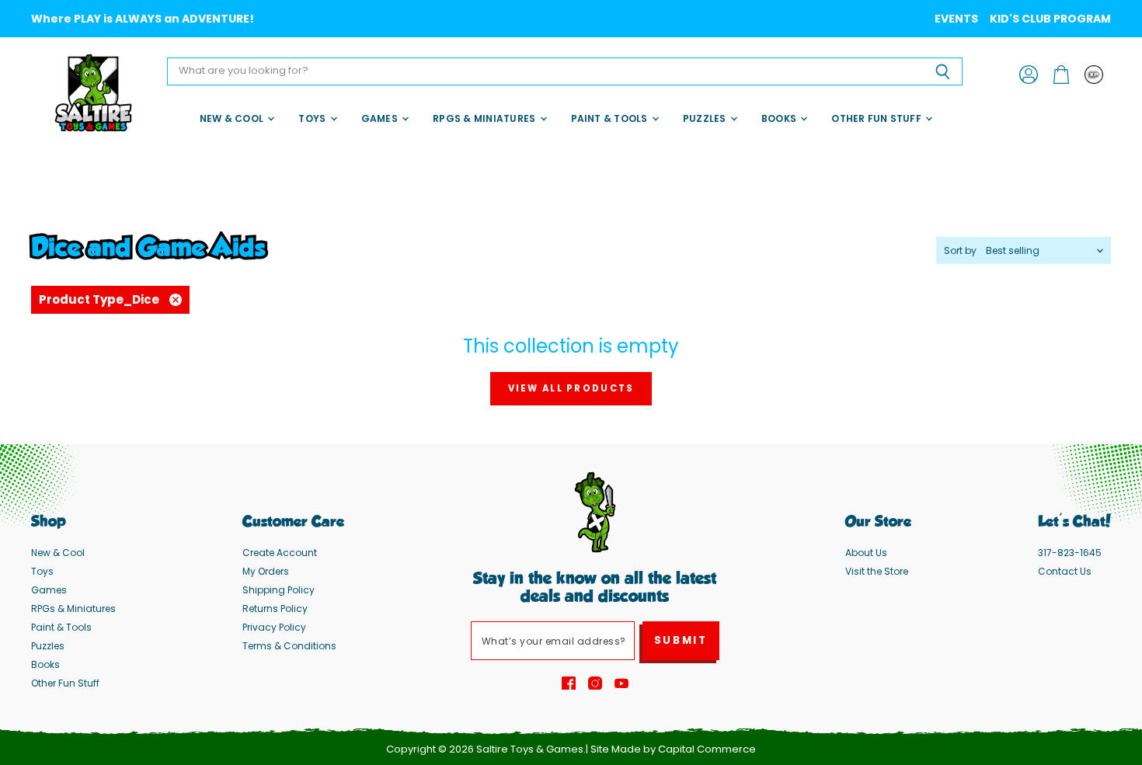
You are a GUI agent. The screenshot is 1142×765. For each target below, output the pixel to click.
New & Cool (233, 118)
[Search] (942, 71)
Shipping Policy (278, 589)
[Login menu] (1094, 74)
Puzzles (706, 118)
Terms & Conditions (289, 645)
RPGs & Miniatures (485, 118)
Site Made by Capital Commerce (673, 749)
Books (780, 118)
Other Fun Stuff (877, 118)
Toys (313, 118)
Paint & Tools (610, 118)
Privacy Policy (274, 627)
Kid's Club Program (1050, 19)
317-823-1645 (1070, 552)
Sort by (960, 250)
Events (956, 19)
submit (681, 640)
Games (380, 118)
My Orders (265, 571)
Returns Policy (275, 608)
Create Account (279, 552)
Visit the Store (876, 571)
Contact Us (1065, 571)
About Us (866, 552)
